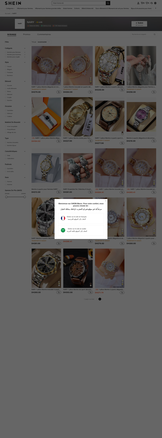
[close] (105, 201)
